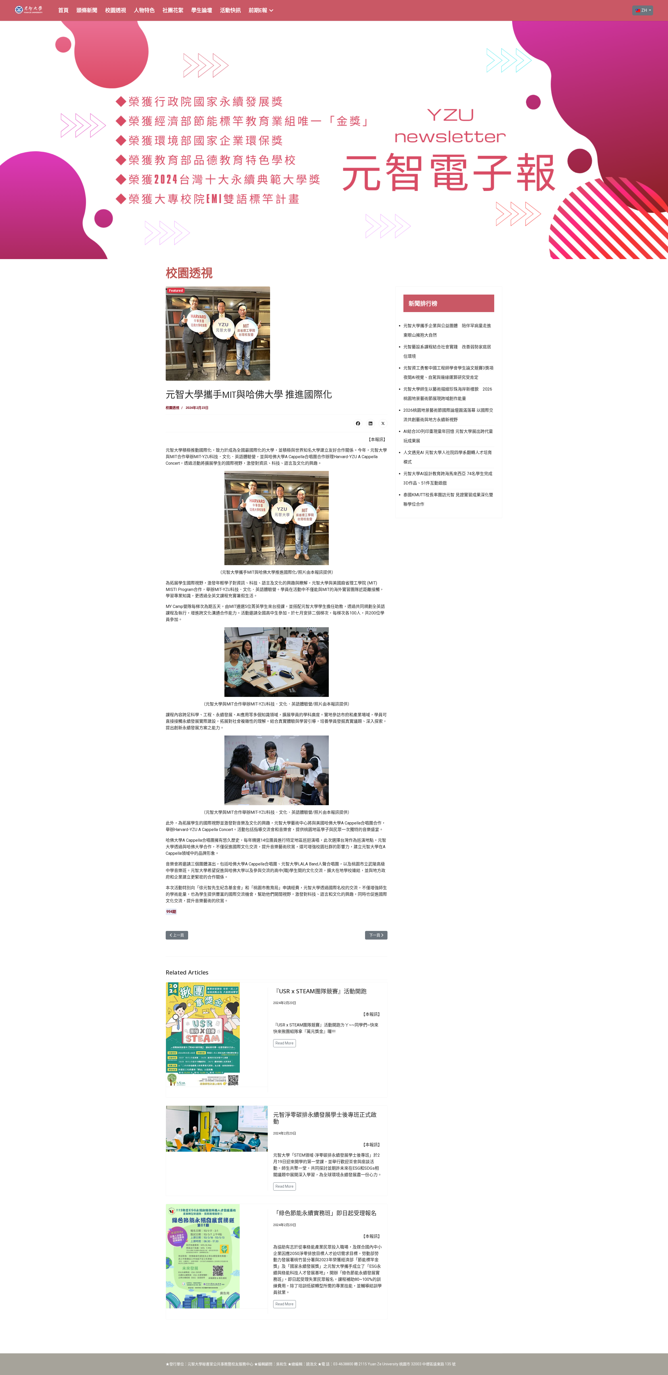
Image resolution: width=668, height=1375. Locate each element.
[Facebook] (358, 423)
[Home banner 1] (334, 140)
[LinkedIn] (370, 423)
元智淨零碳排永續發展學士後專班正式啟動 (325, 1117)
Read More (285, 1043)
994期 (171, 912)
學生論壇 (201, 10)
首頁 (63, 10)
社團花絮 (173, 10)
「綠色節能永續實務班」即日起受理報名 (325, 1213)
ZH (644, 10)
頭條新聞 (86, 10)
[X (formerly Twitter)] (383, 423)
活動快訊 (230, 10)
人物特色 (144, 10)
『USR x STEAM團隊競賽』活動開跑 (320, 991)
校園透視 (115, 10)
